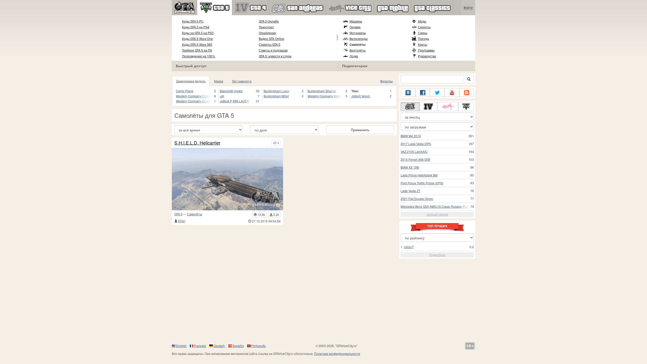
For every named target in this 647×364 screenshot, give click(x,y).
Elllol (181, 221)
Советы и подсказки (273, 50)
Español (238, 346)
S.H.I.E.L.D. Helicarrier (197, 142)
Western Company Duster (193, 101)
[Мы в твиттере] (437, 92)
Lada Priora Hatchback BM (419, 175)
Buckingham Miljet (276, 96)
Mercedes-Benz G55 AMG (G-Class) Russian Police (436, 206)
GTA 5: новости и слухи (275, 56)
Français (200, 346)
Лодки (354, 56)
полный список (437, 214)
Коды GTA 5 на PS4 (195, 27)
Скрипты (424, 27)
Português (258, 346)
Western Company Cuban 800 (193, 96)
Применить (360, 129)
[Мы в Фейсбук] (422, 92)
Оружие (355, 27)
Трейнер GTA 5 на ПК (197, 50)
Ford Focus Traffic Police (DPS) (422, 183)
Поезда (423, 38)
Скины (422, 33)
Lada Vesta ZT (410, 191)
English (181, 346)
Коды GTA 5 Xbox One (197, 38)
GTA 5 (178, 214)
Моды (422, 21)
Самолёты (357, 44)
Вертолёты (358, 50)
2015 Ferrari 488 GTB (415, 159)
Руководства (427, 56)
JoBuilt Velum (360, 96)
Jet (222, 96)
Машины (356, 21)
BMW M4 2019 (411, 136)
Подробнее (437, 255)
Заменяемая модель (190, 81)
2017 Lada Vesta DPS (416, 144)
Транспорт (266, 27)
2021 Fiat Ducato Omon (417, 198)
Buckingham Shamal (322, 91)
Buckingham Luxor (276, 91)
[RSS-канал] (466, 92)
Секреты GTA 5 (269, 44)
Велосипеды (359, 38)
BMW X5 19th (410, 167)
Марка (218, 81)
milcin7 (409, 247)
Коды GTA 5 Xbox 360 (197, 44)
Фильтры (386, 81)
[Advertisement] (323, 302)
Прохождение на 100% (198, 56)
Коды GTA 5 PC (192, 21)
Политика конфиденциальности (337, 353)
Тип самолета (241, 81)
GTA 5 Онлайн (269, 21)
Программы (426, 50)
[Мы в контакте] (408, 92)
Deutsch (219, 346)
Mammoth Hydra (231, 91)
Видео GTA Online (271, 38)
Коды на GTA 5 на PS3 (198, 33)
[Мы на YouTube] (452, 92)
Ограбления (267, 33)
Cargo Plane (184, 91)
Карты (422, 44)
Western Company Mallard (325, 96)
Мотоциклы (358, 33)
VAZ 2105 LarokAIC (414, 151)
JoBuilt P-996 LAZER (234, 101)
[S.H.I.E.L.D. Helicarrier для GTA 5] (227, 179)
